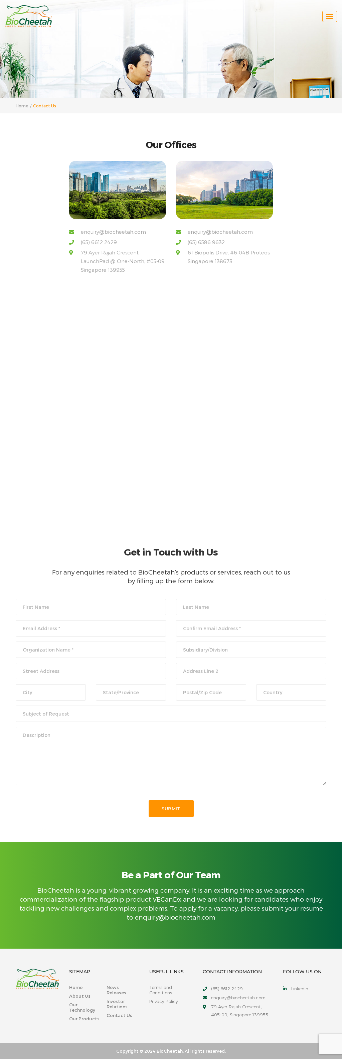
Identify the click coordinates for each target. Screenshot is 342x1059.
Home (75, 987)
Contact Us (119, 1015)
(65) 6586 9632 (206, 242)
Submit (171, 808)
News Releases (116, 990)
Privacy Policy (163, 1001)
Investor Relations (117, 1004)
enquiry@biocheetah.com (113, 232)
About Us (80, 996)
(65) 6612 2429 (99, 242)
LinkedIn (299, 988)
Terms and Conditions (160, 990)
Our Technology (82, 1007)
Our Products (84, 1018)
